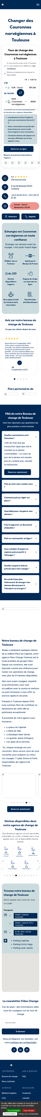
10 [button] (19, 875)
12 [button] (25, 875)
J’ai (6, 82)
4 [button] (23, 379)
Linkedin (25, 1098)
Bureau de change (10, 1076)
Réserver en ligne (19, 149)
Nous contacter (8, 1081)
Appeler (32, 216)
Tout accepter (14, 1110)
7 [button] (29, 802)
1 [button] (14, 379)
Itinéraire (12, 216)
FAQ (24, 1076)
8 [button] (13, 875)
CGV (4, 1098)
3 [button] (20, 379)
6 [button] (26, 802)
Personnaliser (10, 1114)
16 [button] (37, 875)
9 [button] (16, 875)
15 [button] (34, 875)
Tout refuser (28, 1110)
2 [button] (17, 379)
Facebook (26, 1093)
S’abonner (20, 1031)
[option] (19, 353)
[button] (37, 4)
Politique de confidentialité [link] (28, 1114)
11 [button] (22, 875)
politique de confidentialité (23, 1042)
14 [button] (31, 875)
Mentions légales (9, 1093)
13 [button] (28, 875)
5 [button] (26, 379)
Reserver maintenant (17, 472)
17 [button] (40, 875)
